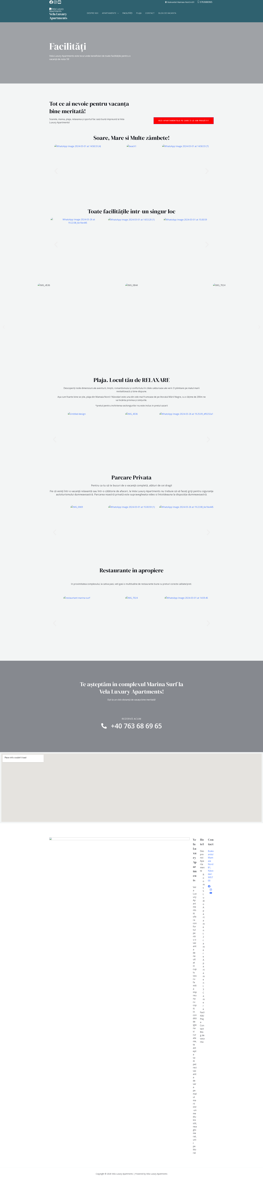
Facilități (127, 13)
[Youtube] (59, 2)
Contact (150, 13)
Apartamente (109, 13)
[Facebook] (51, 2)
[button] (56, 171)
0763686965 (205, 2)
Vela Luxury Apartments (58, 16)
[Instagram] (55, 2)
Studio (204, 846)
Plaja (138, 13)
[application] (117, 13)
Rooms (204, 830)
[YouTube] (211, 841)
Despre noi (92, 13)
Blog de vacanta (167, 13)
